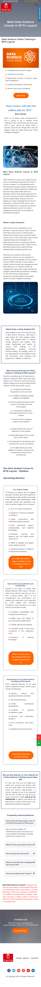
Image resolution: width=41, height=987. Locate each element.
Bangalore (30, 885)
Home (18, 958)
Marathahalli (25, 887)
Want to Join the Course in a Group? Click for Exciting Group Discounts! (21, 658)
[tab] (20, 822)
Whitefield (10, 890)
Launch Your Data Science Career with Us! (21, 755)
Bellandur (24, 892)
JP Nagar (29, 894)
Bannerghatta (15, 887)
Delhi (13, 899)
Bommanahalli (20, 894)
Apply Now (21, 95)
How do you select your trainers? (19, 873)
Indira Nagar (25, 890)
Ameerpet (11, 897)
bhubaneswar (11, 901)
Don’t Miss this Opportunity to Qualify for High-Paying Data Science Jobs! (21, 562)
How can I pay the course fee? (17, 853)
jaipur (30, 899)
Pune (8, 899)
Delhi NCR (18, 899)
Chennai (32, 897)
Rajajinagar (7, 892)
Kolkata (25, 897)
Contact (34, 958)
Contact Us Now (20, 931)
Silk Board (10, 894)
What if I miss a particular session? (19, 845)
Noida (25, 899)
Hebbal (17, 890)
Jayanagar (34, 890)
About (26, 958)
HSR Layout (16, 892)
